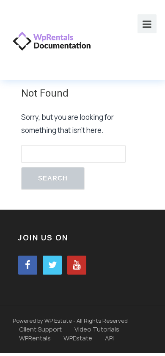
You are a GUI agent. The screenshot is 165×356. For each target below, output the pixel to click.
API (109, 338)
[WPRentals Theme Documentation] (52, 40)
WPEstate (77, 338)
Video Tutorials (96, 329)
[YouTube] (76, 265)
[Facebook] (27, 265)
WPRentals (35, 338)
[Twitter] (52, 265)
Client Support (40, 329)
